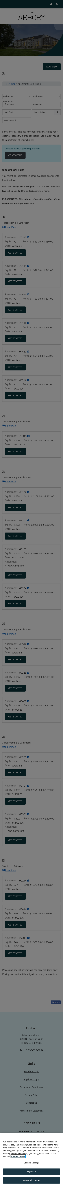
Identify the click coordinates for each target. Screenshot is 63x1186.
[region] (31, 1159)
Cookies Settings (31, 1162)
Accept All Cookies (31, 1180)
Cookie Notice (18, 1156)
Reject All (31, 1171)
